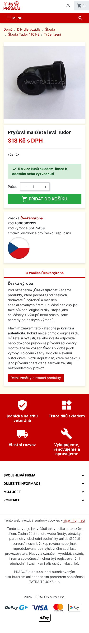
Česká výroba (31, 218)
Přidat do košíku (44, 199)
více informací (74, 520)
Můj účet (12, 492)
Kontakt (11, 500)
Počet (12, 187)
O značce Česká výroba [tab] (45, 273)
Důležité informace (22, 483)
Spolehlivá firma (19, 475)
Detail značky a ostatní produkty (35, 378)
